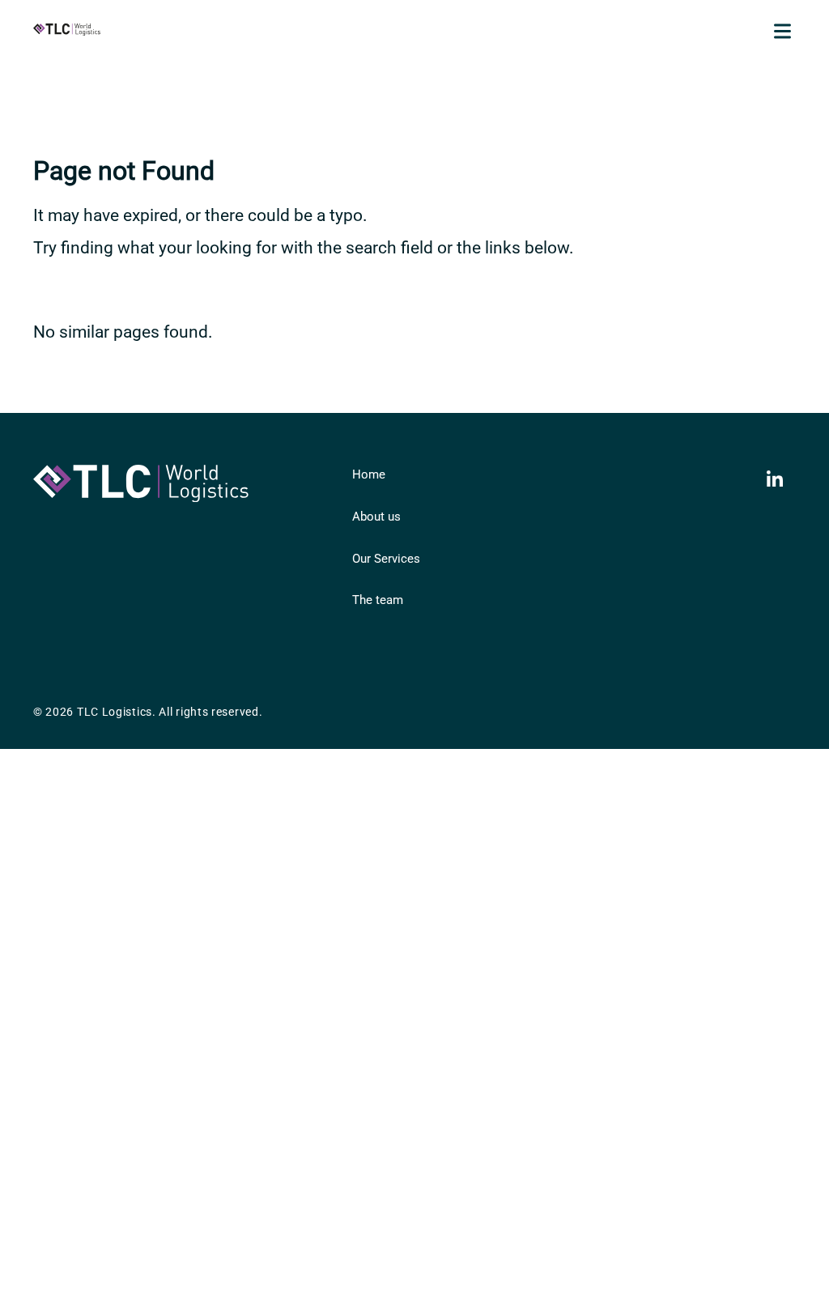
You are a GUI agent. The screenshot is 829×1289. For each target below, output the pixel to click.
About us (376, 516)
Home (368, 474)
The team (377, 600)
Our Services (386, 558)
